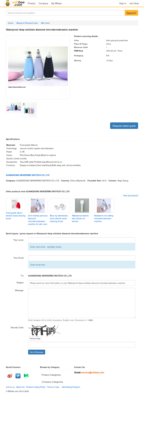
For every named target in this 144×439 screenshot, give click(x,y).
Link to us (10, 387)
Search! (131, 13)
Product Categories (51, 374)
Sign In (122, 3)
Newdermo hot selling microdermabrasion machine (103, 218)
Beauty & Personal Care (27, 23)
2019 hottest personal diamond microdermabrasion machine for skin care (37, 219)
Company (43, 3)
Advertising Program (70, 387)
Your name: (18, 239)
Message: (19, 290)
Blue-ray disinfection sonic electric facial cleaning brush (59, 218)
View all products (130, 195)
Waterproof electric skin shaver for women (80, 218)
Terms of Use (53, 387)
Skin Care (45, 23)
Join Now (134, 3)
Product (31, 3)
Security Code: (17, 327)
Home (10, 23)
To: (22, 275)
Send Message (36, 352)
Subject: (20, 282)
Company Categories (52, 381)
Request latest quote (124, 125)
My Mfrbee (56, 3)
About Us (20, 387)
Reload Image (35, 338)
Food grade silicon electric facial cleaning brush (15, 215)
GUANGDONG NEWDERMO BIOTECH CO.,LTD (27, 175)
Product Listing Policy (35, 387)
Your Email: (18, 257)
